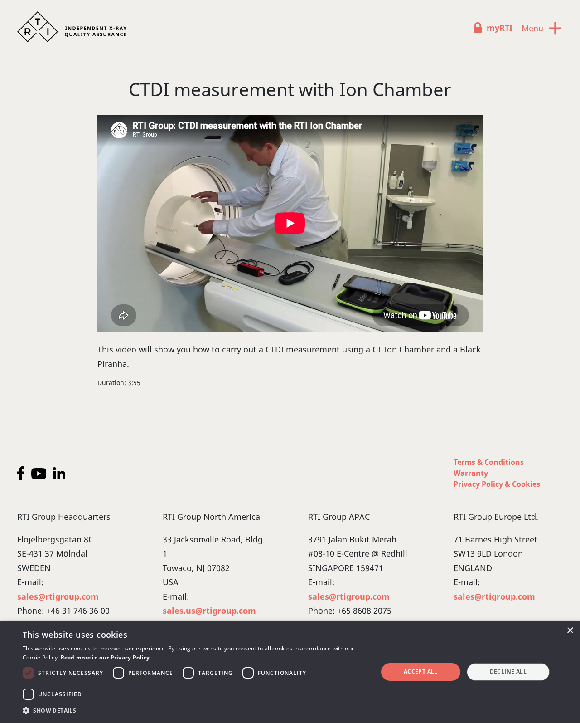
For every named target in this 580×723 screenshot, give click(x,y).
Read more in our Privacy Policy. (106, 657)
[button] (195, 710)
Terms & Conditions (489, 462)
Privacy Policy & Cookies (497, 484)
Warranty (471, 473)
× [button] (569, 630)
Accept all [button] (421, 671)
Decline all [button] (508, 671)
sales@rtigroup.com (58, 596)
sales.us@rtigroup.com (209, 610)
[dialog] (290, 672)
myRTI (499, 27)
